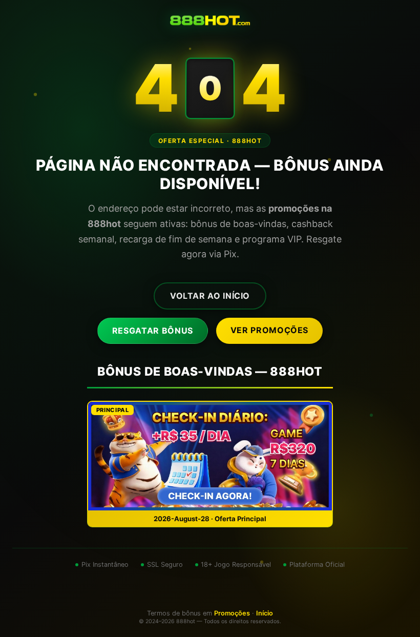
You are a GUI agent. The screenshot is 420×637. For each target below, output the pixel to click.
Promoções (232, 613)
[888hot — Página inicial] (210, 20)
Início (264, 613)
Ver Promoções (269, 330)
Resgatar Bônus (152, 330)
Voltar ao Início (210, 296)
